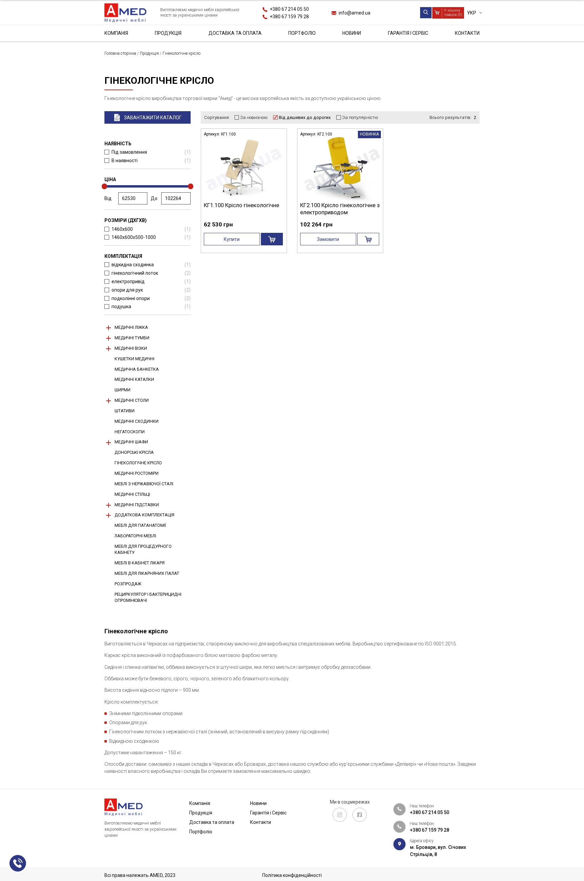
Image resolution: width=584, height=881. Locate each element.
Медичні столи (132, 400)
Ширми (122, 389)
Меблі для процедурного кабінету (143, 549)
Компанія (116, 33)
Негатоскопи (130, 431)
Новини (351, 33)
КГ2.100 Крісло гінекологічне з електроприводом (340, 208)
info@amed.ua (354, 12)
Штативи (125, 410)
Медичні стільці (132, 494)
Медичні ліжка (131, 327)
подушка (151, 306)
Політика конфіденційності (292, 875)
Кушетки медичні (134, 358)
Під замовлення (151, 152)
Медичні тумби (132, 337)
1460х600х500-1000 (151, 237)
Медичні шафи (131, 441)
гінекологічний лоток (151, 273)
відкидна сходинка (151, 264)
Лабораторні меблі (135, 535)
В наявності (151, 160)
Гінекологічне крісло (138, 462)
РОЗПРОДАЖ (128, 583)
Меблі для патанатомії (140, 525)
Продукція (168, 33)
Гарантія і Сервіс (408, 33)
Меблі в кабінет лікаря (140, 562)
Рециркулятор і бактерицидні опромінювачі (148, 597)
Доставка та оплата (235, 33)
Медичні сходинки (137, 421)
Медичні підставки (137, 504)
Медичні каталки (134, 379)
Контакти (467, 33)
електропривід (151, 281)
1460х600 (151, 229)
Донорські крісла (134, 452)
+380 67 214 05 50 (289, 9)
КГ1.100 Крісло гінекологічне (241, 205)
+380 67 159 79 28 (289, 16)
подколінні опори (151, 298)
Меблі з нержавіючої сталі (144, 483)
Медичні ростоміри (137, 473)
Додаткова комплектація (144, 514)
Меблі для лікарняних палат (147, 573)
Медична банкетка (137, 369)
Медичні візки (131, 348)
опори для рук (151, 290)
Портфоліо (302, 33)
